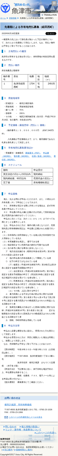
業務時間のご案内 (24, 450)
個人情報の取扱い (30, 426)
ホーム (3, 18)
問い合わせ (10, 426)
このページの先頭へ (46, 432)
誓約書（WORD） (22, 156)
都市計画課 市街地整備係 (18, 404)
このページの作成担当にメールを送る (25, 417)
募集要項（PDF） (33, 153)
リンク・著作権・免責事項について (23, 429)
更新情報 (12, 18)
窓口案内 (8, 450)
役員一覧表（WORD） (42, 156)
